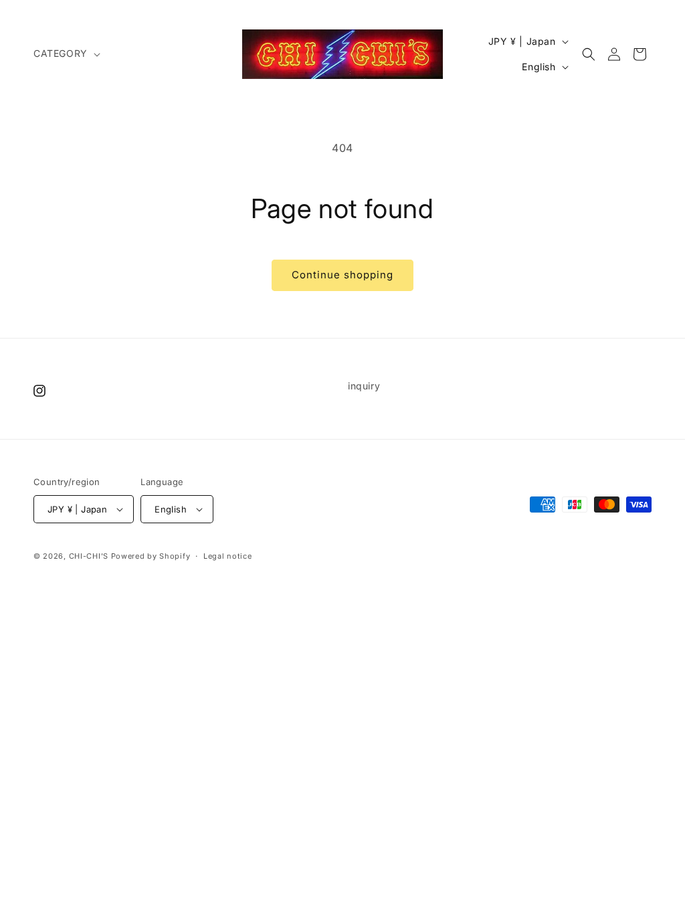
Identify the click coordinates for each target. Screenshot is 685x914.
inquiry (364, 385)
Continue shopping (342, 274)
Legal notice (227, 556)
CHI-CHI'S (88, 556)
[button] (65, 53)
